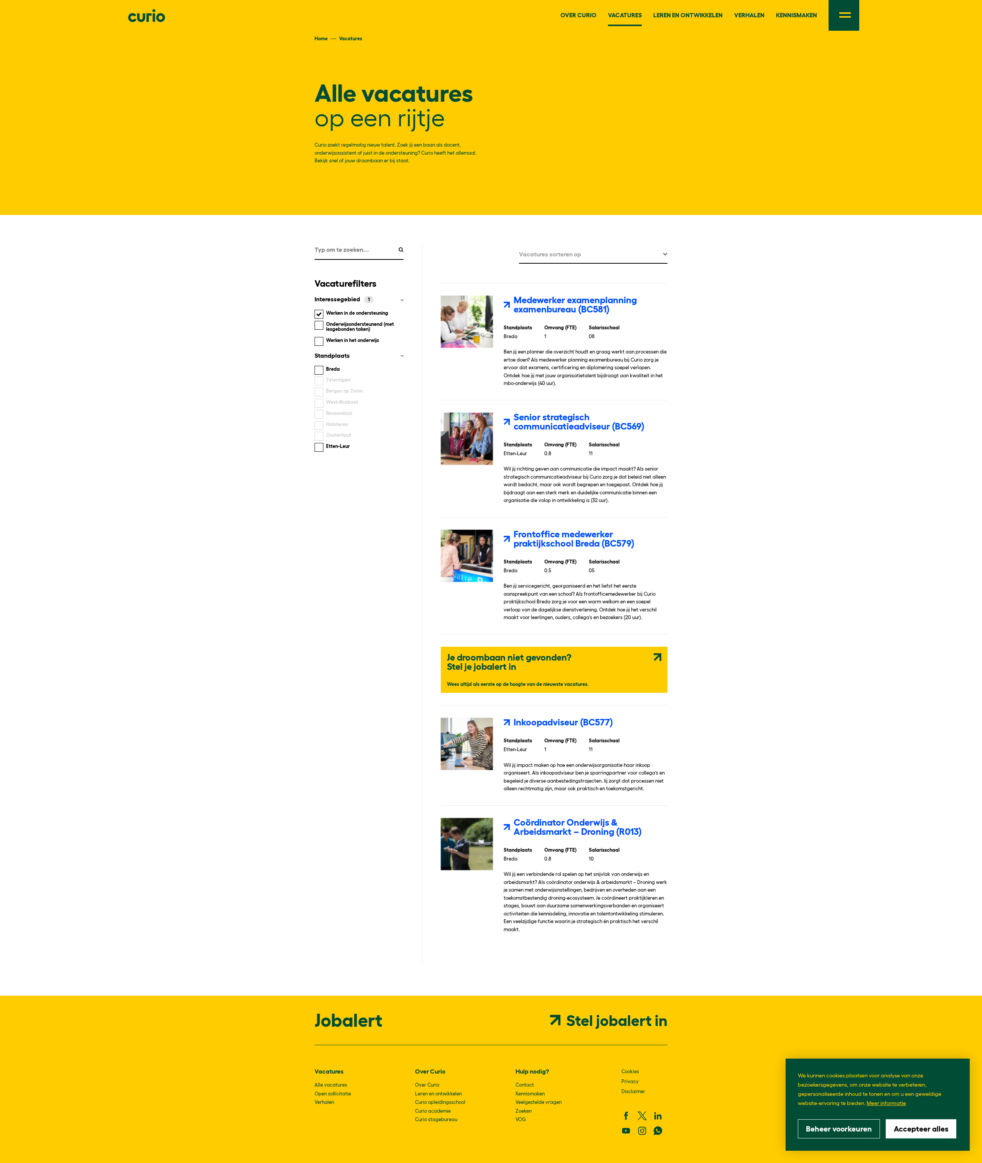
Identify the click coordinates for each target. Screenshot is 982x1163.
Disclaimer (633, 1091)
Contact (525, 1085)
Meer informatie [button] (886, 1103)
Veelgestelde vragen (539, 1102)
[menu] (844, 15)
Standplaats (518, 327)
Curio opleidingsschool (440, 1102)
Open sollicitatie (333, 1094)
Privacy (630, 1081)
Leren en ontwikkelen (438, 1094)
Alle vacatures (331, 1085)
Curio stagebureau (436, 1119)
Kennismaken (530, 1094)
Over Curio (427, 1085)
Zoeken (524, 1111)
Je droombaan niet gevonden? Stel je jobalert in (509, 662)
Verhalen (324, 1102)
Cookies (630, 1071)
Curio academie (433, 1111)
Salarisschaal (604, 327)
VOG (521, 1119)
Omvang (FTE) (560, 327)
